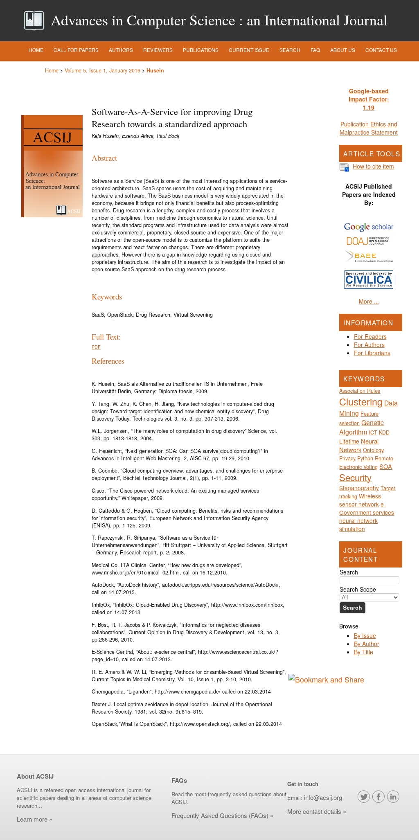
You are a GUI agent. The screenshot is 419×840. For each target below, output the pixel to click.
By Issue (365, 635)
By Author (366, 644)
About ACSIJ (35, 776)
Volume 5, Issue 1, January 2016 (102, 70)
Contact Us (381, 49)
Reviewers (158, 49)
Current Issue (249, 49)
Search (289, 49)
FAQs (179, 780)
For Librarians (372, 353)
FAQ (315, 49)
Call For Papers (76, 49)
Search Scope (358, 589)
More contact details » (316, 811)
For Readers (370, 336)
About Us (342, 49)
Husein (155, 70)
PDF (96, 347)
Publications (201, 49)
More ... (369, 301)
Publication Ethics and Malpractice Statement (369, 128)
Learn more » (34, 819)
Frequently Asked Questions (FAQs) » (223, 815)
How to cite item (373, 166)
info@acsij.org (323, 797)
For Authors (369, 344)
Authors (121, 49)
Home (36, 49)
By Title (363, 652)
